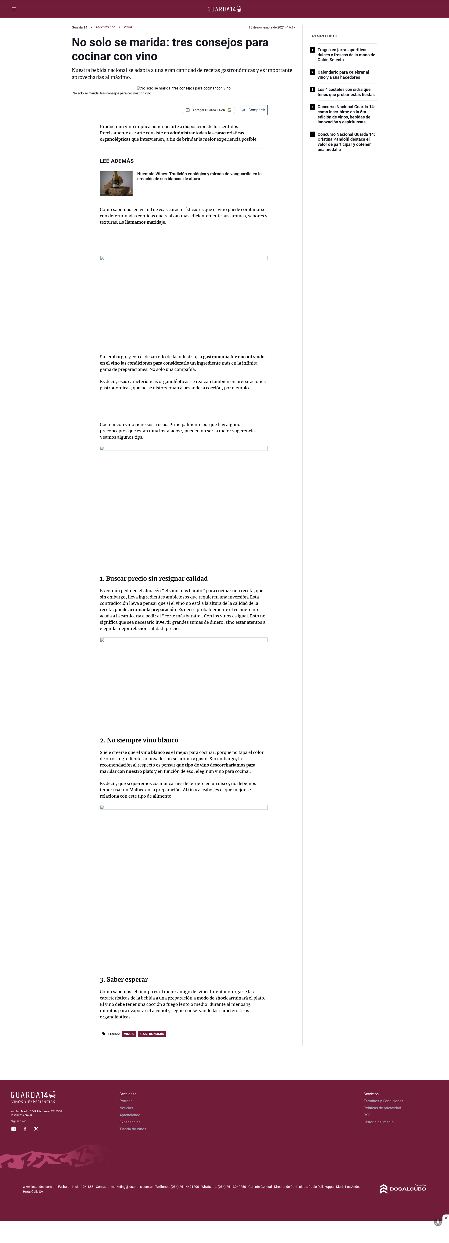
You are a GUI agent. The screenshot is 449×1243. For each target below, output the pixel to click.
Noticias (126, 1108)
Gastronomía (152, 1034)
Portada (126, 1101)
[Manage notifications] (438, 1222)
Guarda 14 (79, 27)
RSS (367, 1115)
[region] (224, 1232)
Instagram (14, 1129)
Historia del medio (379, 1122)
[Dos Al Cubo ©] (403, 1192)
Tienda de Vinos (132, 1129)
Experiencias (129, 1122)
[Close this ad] (445, 1217)
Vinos (129, 1034)
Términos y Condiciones (383, 1101)
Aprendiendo (105, 27)
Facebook (25, 1129)
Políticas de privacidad (382, 1108)
